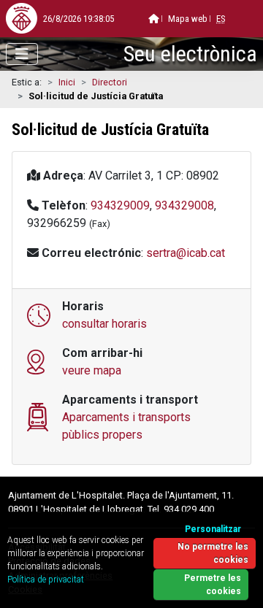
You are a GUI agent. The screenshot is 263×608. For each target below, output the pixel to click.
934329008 (184, 205)
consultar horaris (104, 324)
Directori (109, 82)
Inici (66, 82)
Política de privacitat (45, 579)
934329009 (120, 205)
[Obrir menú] (22, 54)
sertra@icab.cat (185, 253)
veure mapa (91, 370)
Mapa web (187, 18)
